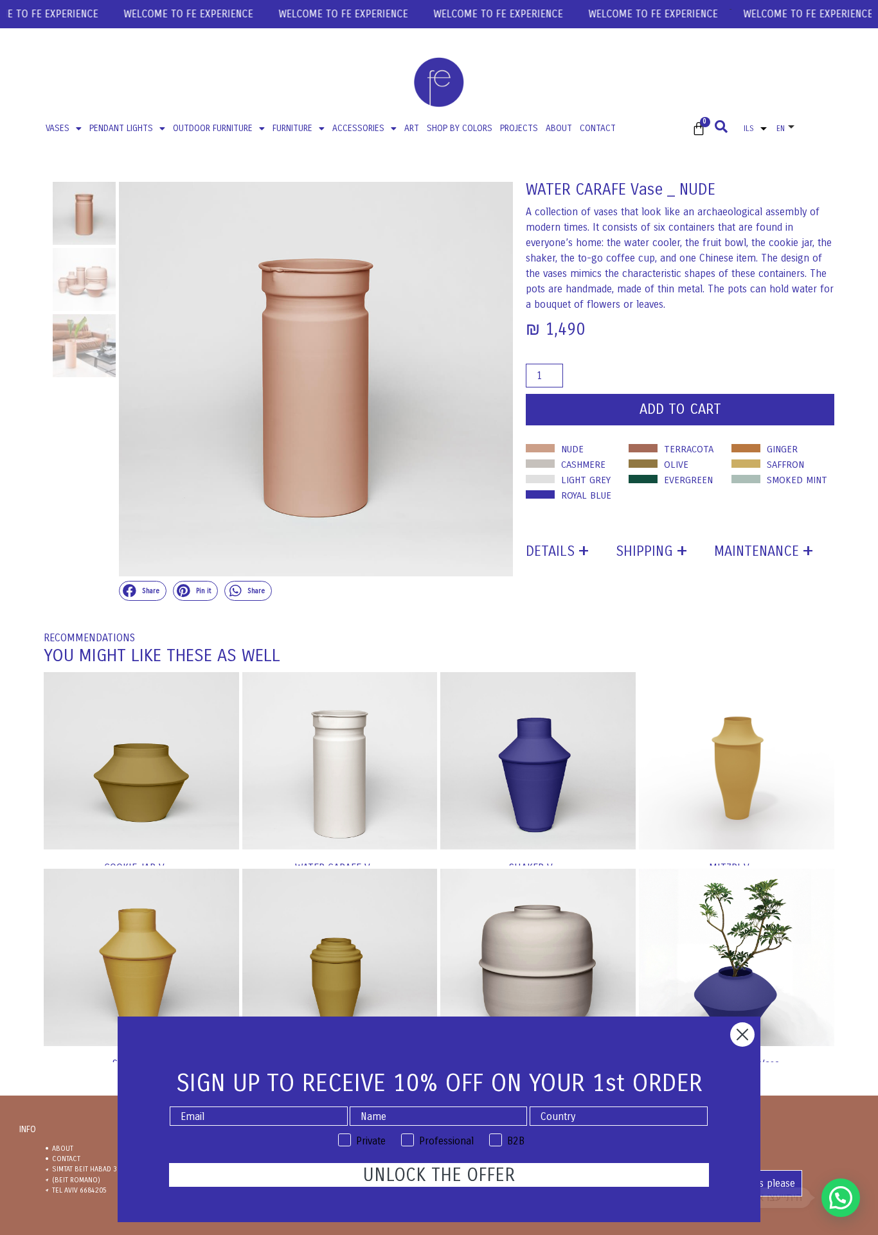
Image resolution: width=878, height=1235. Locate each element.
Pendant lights (121, 128)
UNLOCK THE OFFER (439, 1175)
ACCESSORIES (358, 128)
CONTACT (598, 128)
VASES (57, 128)
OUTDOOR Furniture (213, 128)
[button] (142, 591)
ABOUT (559, 128)
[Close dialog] (742, 1034)
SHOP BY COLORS (459, 128)
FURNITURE (292, 128)
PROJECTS (519, 128)
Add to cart (680, 409)
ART (411, 128)
